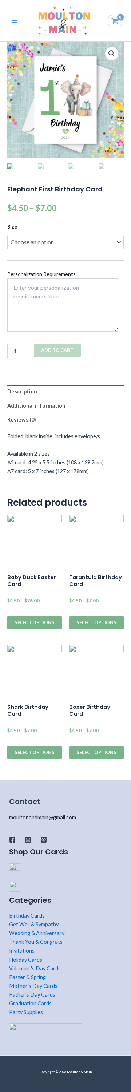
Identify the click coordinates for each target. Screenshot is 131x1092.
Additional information (36, 406)
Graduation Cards (30, 1003)
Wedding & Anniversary (36, 933)
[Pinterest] (43, 839)
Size (12, 226)
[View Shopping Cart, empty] (116, 20)
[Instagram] (28, 839)
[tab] (65, 392)
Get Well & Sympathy (34, 924)
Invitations (22, 950)
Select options (35, 622)
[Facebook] (12, 839)
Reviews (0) (21, 419)
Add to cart (57, 350)
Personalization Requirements (41, 274)
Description (22, 391)
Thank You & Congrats (36, 942)
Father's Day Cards (32, 995)
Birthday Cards (27, 916)
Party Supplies (26, 1012)
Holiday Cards (25, 960)
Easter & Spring (27, 977)
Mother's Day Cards (33, 986)
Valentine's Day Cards (35, 968)
